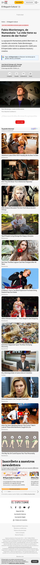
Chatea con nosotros (21, 520)
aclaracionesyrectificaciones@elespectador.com (20, 547)
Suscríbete (19, 2)
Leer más (20, 122)
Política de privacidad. (29, 494)
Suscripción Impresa (20, 514)
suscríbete (14, 485)
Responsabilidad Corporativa (20, 526)
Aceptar (35, 561)
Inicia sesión (6, 485)
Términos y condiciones (20, 528)
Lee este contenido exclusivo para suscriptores (15, 25)
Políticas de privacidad (20, 530)
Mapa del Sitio (20, 511)
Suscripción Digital (20, 517)
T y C (18, 494)
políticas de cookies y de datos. (17, 563)
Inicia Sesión (29, 2)
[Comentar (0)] (23, 73)
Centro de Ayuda (20, 532)
